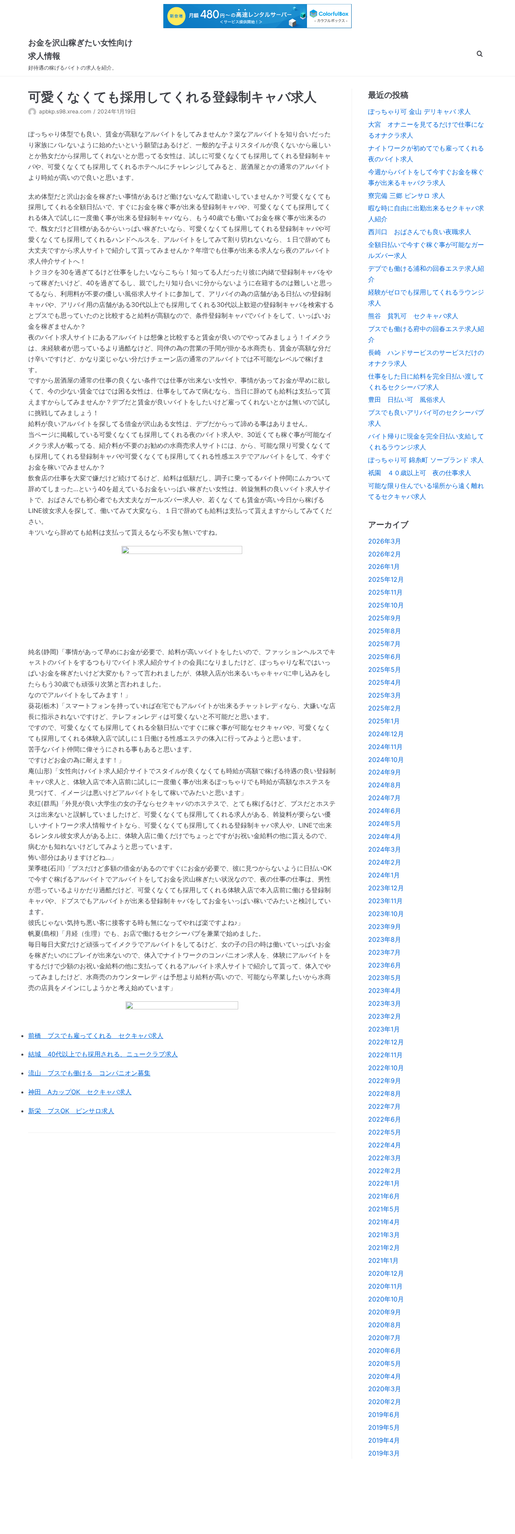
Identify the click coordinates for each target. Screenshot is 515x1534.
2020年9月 (384, 1312)
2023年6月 (384, 965)
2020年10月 (386, 1299)
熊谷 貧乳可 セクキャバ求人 (413, 316)
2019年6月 (384, 1414)
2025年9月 (384, 618)
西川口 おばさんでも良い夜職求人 (419, 232)
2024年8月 (384, 785)
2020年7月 (384, 1338)
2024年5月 (384, 824)
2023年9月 (384, 926)
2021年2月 (384, 1248)
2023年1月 (384, 1029)
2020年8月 (384, 1325)
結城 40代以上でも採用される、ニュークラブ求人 (103, 1054)
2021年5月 (384, 1209)
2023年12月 (386, 888)
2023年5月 (384, 978)
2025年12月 (386, 579)
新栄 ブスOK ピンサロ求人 (71, 1111)
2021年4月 (384, 1222)
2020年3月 (384, 1389)
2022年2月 (384, 1171)
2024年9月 (384, 772)
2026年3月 (384, 541)
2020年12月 (386, 1273)
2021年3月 (384, 1235)
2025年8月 (384, 631)
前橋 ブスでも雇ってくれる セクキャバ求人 (95, 1036)
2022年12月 (386, 1042)
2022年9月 (384, 1081)
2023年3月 (384, 1003)
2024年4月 (384, 836)
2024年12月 (386, 734)
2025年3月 (384, 695)
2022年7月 (384, 1106)
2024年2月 (384, 862)
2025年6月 (384, 657)
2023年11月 (385, 901)
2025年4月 (384, 682)
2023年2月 (384, 1016)
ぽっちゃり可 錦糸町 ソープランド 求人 (426, 460)
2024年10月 (386, 760)
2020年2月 (384, 1402)
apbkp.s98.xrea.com (65, 111)
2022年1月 (384, 1183)
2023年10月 (386, 914)
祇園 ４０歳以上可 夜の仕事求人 (419, 473)
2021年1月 (383, 1260)
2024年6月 (384, 811)
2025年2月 (384, 708)
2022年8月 (384, 1093)
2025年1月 (384, 721)
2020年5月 (384, 1363)
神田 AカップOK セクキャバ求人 (80, 1092)
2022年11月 (385, 1055)
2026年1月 (384, 566)
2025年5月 (384, 669)
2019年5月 (384, 1427)
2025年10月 (386, 605)
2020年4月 (384, 1376)
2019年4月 (384, 1440)
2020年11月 (385, 1286)
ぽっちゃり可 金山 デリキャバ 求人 (419, 111)
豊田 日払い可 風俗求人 (406, 399)
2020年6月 (384, 1351)
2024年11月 (385, 747)
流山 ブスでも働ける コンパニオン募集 (89, 1073)
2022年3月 (384, 1158)
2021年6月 (384, 1196)
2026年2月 (384, 554)
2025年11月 (385, 592)
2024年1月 (384, 875)
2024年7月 (384, 798)
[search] (480, 54)
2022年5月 (384, 1132)
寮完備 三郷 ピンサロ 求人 (406, 195)
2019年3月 (384, 1453)
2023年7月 (384, 952)
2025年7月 (384, 644)
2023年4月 (384, 990)
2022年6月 (384, 1119)
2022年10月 (386, 1068)
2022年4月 (384, 1145)
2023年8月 (384, 939)
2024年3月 (384, 849)
